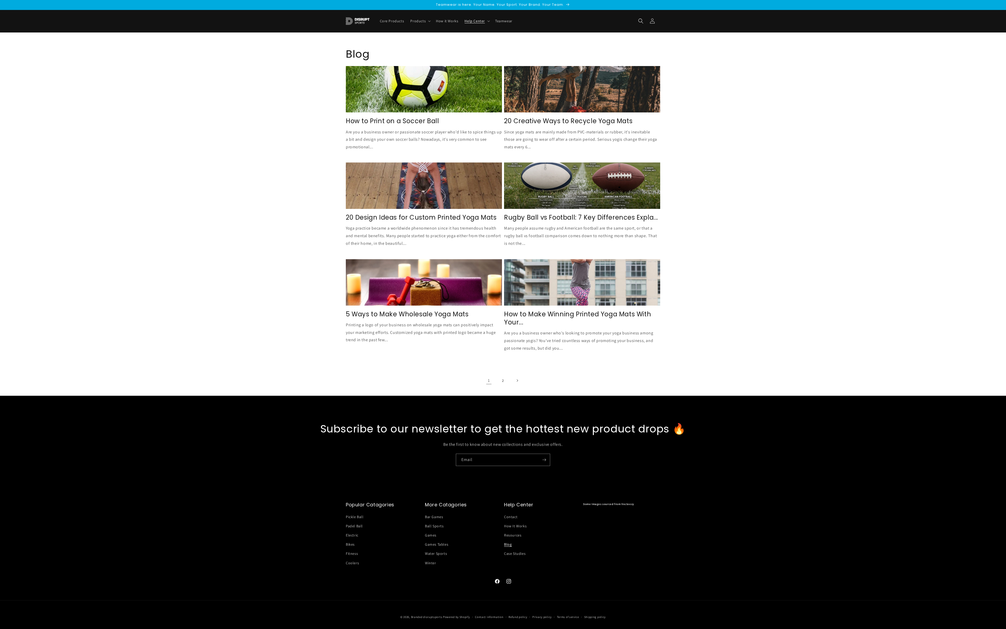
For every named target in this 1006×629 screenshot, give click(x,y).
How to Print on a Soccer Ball (392, 121)
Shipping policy (595, 617)
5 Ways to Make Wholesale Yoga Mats (407, 314)
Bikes (350, 544)
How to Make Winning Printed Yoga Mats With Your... (577, 318)
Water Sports (436, 553)
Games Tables (436, 544)
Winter (430, 563)
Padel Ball (354, 526)
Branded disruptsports (426, 617)
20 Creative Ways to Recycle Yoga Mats (568, 121)
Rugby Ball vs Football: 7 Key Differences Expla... (581, 217)
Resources (512, 535)
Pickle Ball (355, 516)
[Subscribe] (544, 460)
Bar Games (434, 516)
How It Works (515, 526)
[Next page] (517, 380)
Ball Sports (434, 526)
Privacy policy (542, 617)
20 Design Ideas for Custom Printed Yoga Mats (421, 217)
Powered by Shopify (456, 617)
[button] (641, 21)
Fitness (352, 553)
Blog (508, 544)
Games (430, 535)
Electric (352, 535)
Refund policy (518, 617)
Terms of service (568, 617)
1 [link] (489, 380)
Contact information (489, 617)
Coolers (352, 563)
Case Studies (515, 553)
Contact (510, 516)
